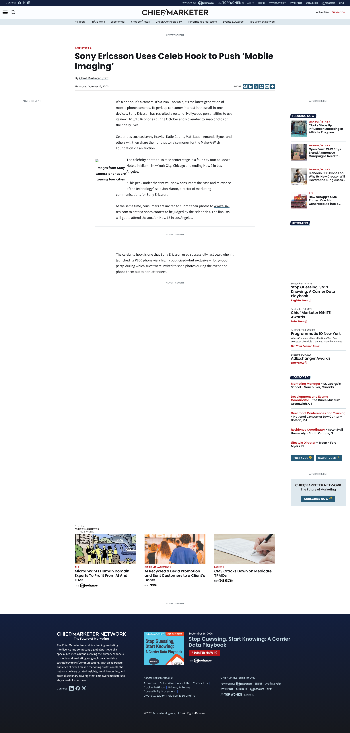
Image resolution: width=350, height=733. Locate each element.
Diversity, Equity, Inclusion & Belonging (169, 696)
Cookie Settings (154, 687)
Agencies (82, 48)
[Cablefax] (341, 3)
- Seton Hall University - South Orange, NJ (317, 431)
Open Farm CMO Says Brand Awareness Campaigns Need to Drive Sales (325, 154)
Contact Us (200, 683)
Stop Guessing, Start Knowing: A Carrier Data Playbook (313, 291)
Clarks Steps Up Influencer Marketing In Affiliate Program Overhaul (326, 130)
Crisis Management (157, 567)
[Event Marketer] (277, 3)
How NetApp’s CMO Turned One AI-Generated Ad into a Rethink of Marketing (324, 202)
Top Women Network (262, 21)
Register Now (300, 300)
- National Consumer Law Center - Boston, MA (318, 416)
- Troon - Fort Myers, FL (313, 444)
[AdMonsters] (328, 3)
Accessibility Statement (160, 691)
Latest (218, 567)
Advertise (322, 12)
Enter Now (298, 321)
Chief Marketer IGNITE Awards (311, 315)
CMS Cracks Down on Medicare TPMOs (243, 573)
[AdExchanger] (206, 3)
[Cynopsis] (296, 3)
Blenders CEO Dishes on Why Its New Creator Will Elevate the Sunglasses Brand (327, 178)
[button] (5, 12)
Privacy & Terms (179, 687)
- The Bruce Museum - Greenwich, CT (317, 400)
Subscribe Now (316, 499)
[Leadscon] (226, 581)
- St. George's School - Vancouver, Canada (316, 385)
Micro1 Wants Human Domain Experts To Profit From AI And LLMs (102, 575)
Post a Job (301, 458)
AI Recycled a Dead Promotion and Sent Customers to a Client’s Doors (175, 575)
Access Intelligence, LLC (167, 713)
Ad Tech (80, 21)
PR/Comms (98, 21)
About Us (183, 683)
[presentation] (299, 129)
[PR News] (261, 3)
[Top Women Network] (236, 3)
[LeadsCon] (312, 3)
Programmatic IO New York (316, 333)
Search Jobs (327, 458)
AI (310, 193)
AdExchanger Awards (310, 358)
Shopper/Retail (140, 21)
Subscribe (338, 12)
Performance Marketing (202, 21)
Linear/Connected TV (169, 21)
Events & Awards (233, 21)
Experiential (118, 21)
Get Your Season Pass (305, 346)
